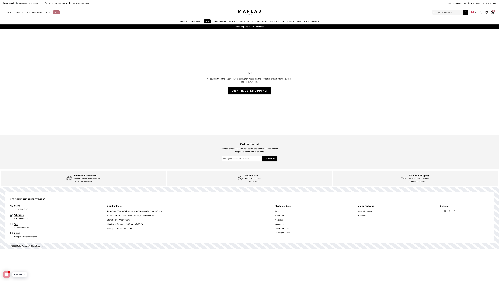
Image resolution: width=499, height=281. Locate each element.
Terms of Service (282, 233)
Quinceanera (219, 21)
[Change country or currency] (473, 12)
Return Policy (281, 215)
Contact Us (280, 224)
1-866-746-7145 (282, 228)
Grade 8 (233, 21)
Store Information (365, 211)
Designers (196, 21)
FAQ (277, 211)
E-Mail (17, 233)
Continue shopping (249, 90)
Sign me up (269, 158)
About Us (362, 215)
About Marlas (311, 21)
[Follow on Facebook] (441, 211)
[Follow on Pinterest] (449, 211)
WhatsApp (19, 215)
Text (16, 224)
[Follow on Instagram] (445, 211)
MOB (48, 12)
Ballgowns (288, 21)
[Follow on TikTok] (453, 211)
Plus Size (274, 21)
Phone (17, 206)
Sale (56, 12)
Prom (9, 12)
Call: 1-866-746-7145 (81, 3)
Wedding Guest (34, 12)
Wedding (244, 21)
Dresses (184, 21)
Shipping (279, 220)
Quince (19, 12)
